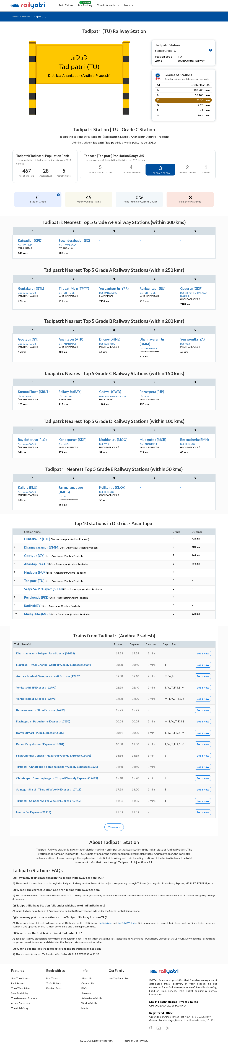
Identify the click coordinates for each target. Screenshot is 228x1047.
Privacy (144, 1040)
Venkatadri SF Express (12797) (36, 687)
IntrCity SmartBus (119, 978)
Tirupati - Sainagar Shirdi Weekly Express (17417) (48, 800)
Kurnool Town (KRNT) (34, 392)
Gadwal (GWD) (110, 392)
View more (114, 827)
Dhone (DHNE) (109, 339)
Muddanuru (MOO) (113, 440)
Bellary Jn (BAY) (70, 392)
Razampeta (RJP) (152, 392)
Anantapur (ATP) (71, 339)
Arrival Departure (20, 1003)
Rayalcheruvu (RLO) (32, 440)
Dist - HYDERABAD (67, 245)
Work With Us (89, 1003)
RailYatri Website (127, 922)
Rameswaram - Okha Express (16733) (40, 710)
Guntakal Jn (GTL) (31, 288)
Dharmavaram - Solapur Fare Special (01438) (45, 653)
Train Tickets (66, 5)
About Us (86, 978)
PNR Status (17, 983)
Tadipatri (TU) (34, 581)
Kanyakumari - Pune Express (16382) (40, 732)
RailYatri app (105, 922)
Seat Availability (19, 993)
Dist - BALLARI (65, 396)
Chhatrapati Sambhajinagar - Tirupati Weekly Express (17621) (57, 778)
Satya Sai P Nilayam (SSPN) (43, 589)
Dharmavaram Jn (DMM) (41, 547)
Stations (26, 16)
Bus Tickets (53, 978)
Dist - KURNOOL (107, 343)
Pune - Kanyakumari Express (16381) (40, 744)
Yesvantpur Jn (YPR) (114, 288)
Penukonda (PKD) (37, 597)
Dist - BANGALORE (108, 293)
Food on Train (53, 988)
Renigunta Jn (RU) (152, 288)
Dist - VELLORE (25, 245)
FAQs (84, 988)
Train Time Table (20, 988)
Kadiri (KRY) (33, 606)
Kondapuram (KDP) (72, 440)
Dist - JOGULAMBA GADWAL (113, 396)
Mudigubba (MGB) (153, 440)
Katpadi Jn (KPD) (30, 240)
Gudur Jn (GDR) (191, 288)
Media (84, 1008)
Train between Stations (24, 998)
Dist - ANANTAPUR (27, 293)
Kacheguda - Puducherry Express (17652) (43, 721)
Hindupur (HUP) (35, 572)
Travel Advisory (19, 1008)
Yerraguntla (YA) (192, 339)
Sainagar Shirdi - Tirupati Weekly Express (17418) (48, 789)
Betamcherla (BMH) (194, 440)
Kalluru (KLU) (27, 487)
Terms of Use (131, 1040)
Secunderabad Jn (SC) (74, 240)
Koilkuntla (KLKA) (112, 487)
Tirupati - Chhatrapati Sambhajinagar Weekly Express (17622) (57, 766)
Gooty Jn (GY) (28, 339)
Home (15, 16)
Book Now (203, 653)
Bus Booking (85, 5)
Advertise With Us (91, 998)
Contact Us (87, 983)
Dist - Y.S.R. (185, 343)
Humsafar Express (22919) (33, 812)
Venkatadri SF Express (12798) (36, 698)
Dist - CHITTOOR (66, 293)
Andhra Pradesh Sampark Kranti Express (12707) (48, 676)
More (127, 5)
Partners (86, 993)
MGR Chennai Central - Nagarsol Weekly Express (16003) (53, 755)
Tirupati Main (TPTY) (74, 288)
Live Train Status (20, 978)
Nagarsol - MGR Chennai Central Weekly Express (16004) (53, 664)
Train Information (107, 5)
